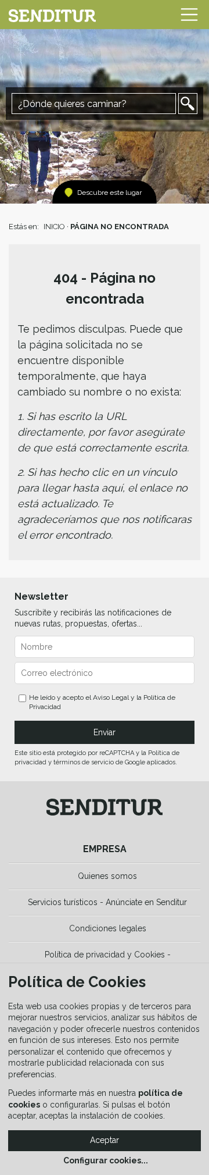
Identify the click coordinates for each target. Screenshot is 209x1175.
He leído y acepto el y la (102, 702)
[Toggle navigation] (189, 14)
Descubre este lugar (109, 192)
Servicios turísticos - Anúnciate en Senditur (107, 902)
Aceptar (104, 1140)
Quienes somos (107, 876)
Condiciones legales (107, 928)
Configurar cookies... (105, 1160)
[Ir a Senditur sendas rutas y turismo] (52, 14)
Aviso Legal (111, 697)
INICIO (54, 226)
